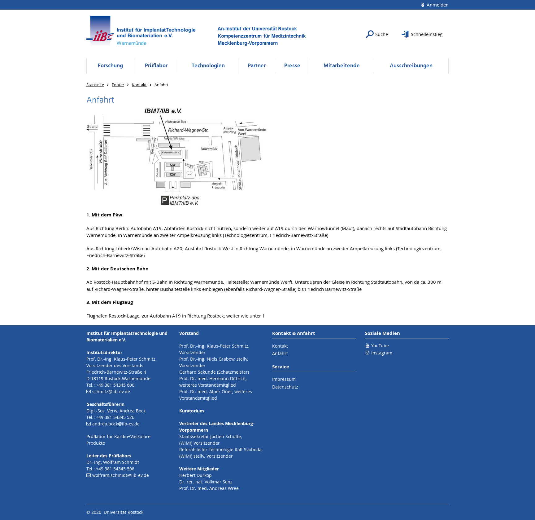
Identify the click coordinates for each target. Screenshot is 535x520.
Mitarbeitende (342, 65)
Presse (292, 65)
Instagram (381, 353)
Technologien (208, 65)
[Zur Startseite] (143, 34)
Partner (257, 65)
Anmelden (437, 5)
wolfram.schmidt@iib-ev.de (120, 475)
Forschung (110, 65)
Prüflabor (156, 65)
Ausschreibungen (411, 65)
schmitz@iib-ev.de (111, 391)
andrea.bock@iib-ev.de (116, 424)
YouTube (380, 346)
